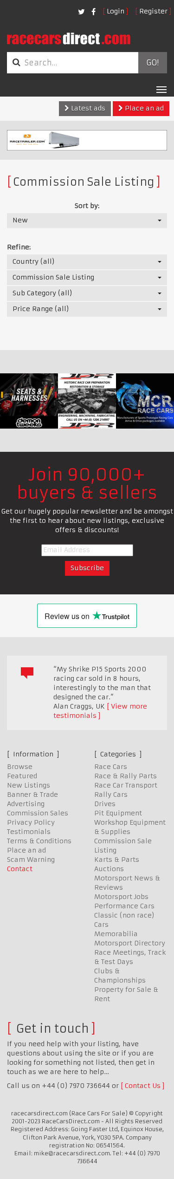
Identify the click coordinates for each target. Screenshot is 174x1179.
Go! (152, 62)
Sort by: (87, 206)
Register (153, 11)
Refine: (19, 247)
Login (115, 11)
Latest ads (87, 108)
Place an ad (143, 108)
